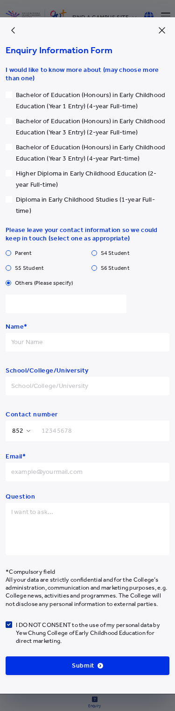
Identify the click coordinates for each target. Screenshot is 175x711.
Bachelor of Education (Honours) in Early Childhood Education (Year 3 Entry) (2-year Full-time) (90, 126)
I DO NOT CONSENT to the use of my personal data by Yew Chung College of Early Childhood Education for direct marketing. (88, 633)
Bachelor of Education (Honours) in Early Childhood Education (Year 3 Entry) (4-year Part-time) (90, 152)
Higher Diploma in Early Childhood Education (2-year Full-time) (86, 179)
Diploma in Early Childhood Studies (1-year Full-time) (85, 205)
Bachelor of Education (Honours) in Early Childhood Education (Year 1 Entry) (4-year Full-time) (90, 100)
